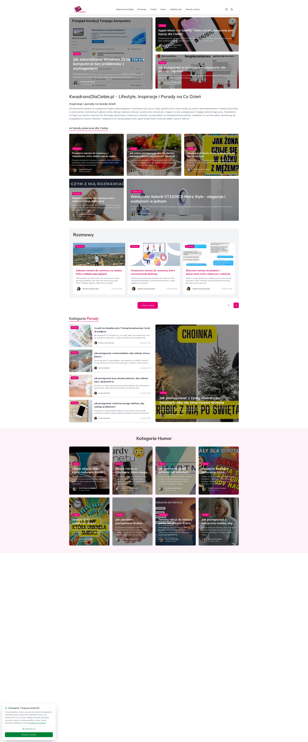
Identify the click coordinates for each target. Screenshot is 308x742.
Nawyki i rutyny (193, 9)
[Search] (226, 9)
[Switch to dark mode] (232, 9)
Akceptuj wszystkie (28, 735)
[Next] (236, 305)
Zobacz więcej (147, 305)
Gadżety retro (176, 9)
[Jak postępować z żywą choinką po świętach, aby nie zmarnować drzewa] (197, 373)
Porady (153, 9)
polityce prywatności (38, 723)
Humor (163, 9)
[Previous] (229, 305)
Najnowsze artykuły (125, 9)
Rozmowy (142, 9)
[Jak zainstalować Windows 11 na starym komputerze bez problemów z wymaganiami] (111, 53)
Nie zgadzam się (28, 729)
